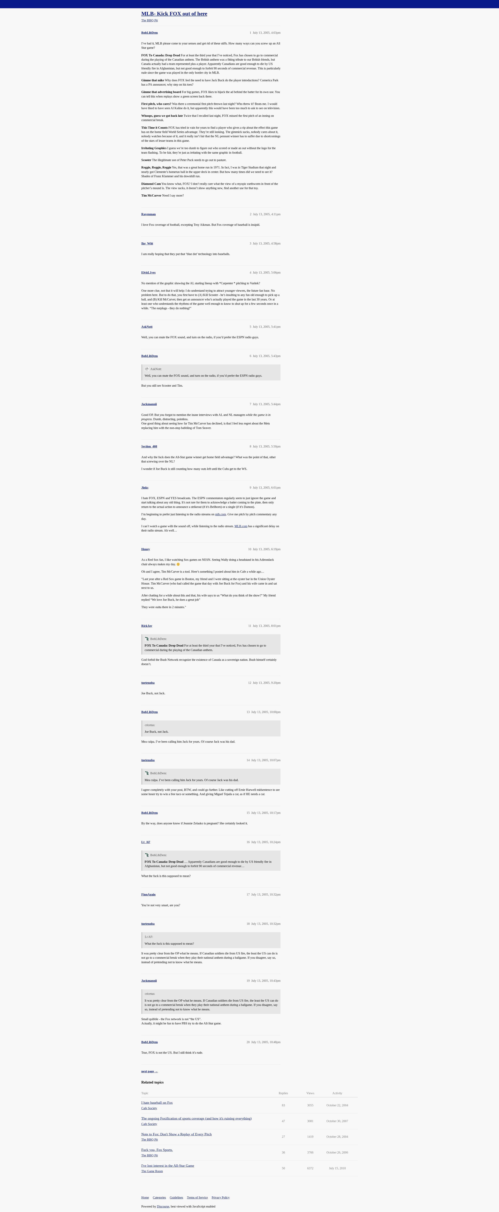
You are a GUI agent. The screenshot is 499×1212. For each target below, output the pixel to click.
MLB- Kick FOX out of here (174, 14)
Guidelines (176, 1197)
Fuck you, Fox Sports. (157, 1150)
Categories (159, 1197)
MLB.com (240, 526)
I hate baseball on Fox (157, 1103)
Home (145, 1197)
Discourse (163, 1206)
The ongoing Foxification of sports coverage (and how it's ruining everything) (196, 1118)
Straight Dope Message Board (20, 4)
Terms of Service (197, 1197)
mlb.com (220, 514)
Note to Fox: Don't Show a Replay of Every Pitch (176, 1134)
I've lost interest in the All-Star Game (167, 1166)
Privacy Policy (221, 1197)
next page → (149, 1071)
